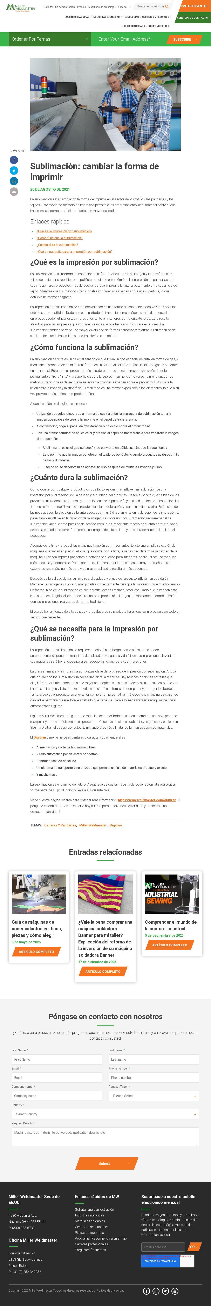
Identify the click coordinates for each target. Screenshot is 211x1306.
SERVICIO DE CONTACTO (192, 17)
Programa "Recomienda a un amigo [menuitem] (101, 1238)
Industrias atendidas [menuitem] (89, 1215)
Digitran (40, 737)
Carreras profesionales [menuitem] (91, 1244)
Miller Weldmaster (93, 825)
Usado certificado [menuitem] (133, 26)
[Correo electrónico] (14, 191)
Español (122, 7)
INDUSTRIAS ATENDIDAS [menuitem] (106, 17)
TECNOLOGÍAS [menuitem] (131, 17)
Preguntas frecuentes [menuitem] (90, 1250)
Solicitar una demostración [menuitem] (59, 7)
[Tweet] (14, 170)
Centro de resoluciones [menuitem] (92, 1227)
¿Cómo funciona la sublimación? (59, 238)
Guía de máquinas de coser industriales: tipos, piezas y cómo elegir (37, 929)
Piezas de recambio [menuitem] (89, 1233)
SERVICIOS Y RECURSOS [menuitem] (155, 17)
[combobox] (123, 7)
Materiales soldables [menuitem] (90, 1221)
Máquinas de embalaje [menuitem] (101, 7)
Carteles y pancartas (60, 825)
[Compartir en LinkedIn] (14, 181)
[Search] (167, 6)
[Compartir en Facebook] (14, 160)
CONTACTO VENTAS (194, 6)
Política (102, 1290)
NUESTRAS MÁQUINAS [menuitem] (76, 17)
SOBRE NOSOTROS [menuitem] (158, 26)
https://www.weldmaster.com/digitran (147, 800)
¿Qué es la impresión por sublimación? (64, 231)
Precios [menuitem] (81, 7)
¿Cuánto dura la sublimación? (57, 245)
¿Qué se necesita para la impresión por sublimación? (74, 252)
